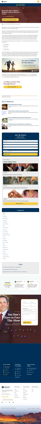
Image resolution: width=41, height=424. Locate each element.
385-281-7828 (19, 371)
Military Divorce (5, 247)
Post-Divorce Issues (5, 254)
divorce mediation (28, 74)
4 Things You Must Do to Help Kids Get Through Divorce (19, 124)
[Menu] (38, 1)
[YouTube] (9, 402)
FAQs (15, 389)
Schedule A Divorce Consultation (7, 399)
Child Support (5, 220)
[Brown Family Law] (4, 1)
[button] (38, 284)
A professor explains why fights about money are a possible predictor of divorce (24, 95)
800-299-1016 (19, 373)
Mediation (4, 245)
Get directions (5, 374)
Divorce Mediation (5, 227)
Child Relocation (5, 218)
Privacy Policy (38, 408)
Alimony (4, 214)
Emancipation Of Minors (6, 234)
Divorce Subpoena (5, 231)
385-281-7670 (31, 370)
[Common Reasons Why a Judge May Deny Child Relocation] (20, 181)
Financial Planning (5, 242)
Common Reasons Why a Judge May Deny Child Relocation (15, 187)
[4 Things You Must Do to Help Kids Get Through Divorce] (4, 126)
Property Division (25, 394)
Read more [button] (22, 288)
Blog (4, 24)
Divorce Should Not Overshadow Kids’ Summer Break (19, 117)
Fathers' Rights (5, 240)
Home (2, 24)
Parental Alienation (5, 249)
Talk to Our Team (12, 86)
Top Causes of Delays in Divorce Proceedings (12, 174)
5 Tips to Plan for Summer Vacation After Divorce (18, 111)
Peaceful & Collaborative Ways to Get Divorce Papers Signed (15, 201)
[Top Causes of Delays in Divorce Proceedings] (20, 167)
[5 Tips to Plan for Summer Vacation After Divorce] (4, 113)
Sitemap (29, 408)
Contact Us (16, 395)
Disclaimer (33, 408)
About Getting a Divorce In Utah (15, 104)
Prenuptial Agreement (6, 256)
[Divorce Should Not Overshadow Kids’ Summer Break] (4, 120)
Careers (16, 394)
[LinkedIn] (13, 402)
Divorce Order (5, 229)
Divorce (4, 225)
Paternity (4, 251)
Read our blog (19, 203)
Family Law (4, 238)
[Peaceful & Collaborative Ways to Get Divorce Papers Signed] (20, 194)
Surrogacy (4, 258)
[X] (5, 402)
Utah (32, 389)
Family (4, 236)
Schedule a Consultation (29, 65)
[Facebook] (2, 402)
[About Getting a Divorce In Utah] (4, 107)
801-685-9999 (20, 5)
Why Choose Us (17, 397)
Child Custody (5, 216)
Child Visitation (5, 222)
